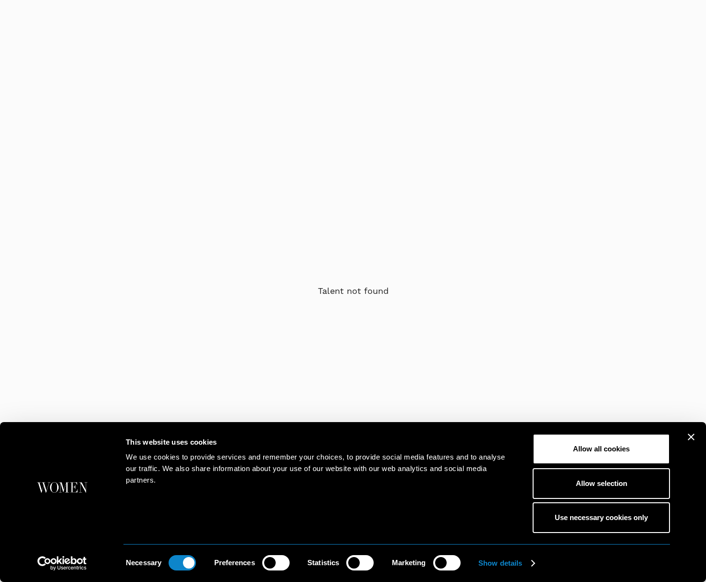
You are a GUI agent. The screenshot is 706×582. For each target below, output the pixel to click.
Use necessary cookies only (601, 517)
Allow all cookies (601, 449)
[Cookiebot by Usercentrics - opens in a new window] (62, 563)
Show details (500, 563)
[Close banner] (691, 437)
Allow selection (601, 483)
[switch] (276, 562)
